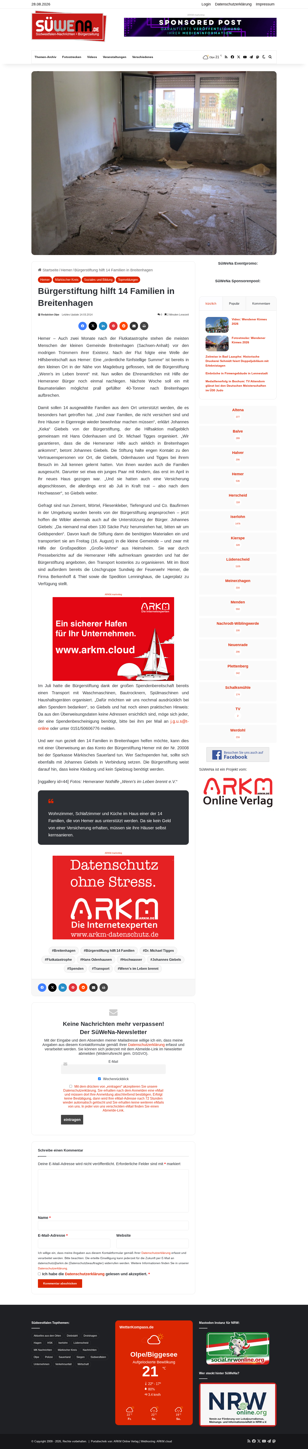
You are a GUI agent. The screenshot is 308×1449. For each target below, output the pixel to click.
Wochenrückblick (115, 1079)
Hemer (66, 270)
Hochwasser (132, 959)
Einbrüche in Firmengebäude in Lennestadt (237, 373)
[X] (93, 326)
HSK (50, 1342)
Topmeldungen (128, 279)
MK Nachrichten (43, 1350)
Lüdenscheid (81, 1342)
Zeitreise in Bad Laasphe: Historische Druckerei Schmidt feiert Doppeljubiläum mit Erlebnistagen (237, 361)
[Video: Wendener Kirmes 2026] (217, 325)
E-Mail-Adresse (53, 1235)
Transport (101, 968)
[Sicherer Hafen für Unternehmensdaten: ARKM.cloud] (113, 638)
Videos (92, 57)
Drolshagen (90, 1335)
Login (206, 4)
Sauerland (65, 1357)
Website (123, 1235)
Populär (234, 303)
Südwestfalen (98, 1357)
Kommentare (261, 303)
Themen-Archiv (45, 57)
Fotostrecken (71, 57)
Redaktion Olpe (50, 314)
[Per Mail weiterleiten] (134, 326)
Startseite (49, 270)
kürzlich (211, 303)
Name (44, 1218)
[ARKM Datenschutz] (113, 897)
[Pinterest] (113, 326)
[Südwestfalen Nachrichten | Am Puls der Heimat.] (69, 26)
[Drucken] (144, 326)
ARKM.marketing (195, 15)
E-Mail (113, 1061)
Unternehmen (41, 1364)
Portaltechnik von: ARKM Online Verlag (114, 1441)
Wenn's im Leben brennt (139, 968)
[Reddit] (123, 326)
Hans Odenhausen (97, 959)
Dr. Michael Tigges (159, 950)
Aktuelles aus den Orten (47, 1335)
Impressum (265, 4)
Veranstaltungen (114, 57)
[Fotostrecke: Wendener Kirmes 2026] (217, 343)
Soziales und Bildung (98, 279)
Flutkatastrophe (59, 959)
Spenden (76, 968)
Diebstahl (72, 1335)
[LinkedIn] (103, 326)
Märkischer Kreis (67, 279)
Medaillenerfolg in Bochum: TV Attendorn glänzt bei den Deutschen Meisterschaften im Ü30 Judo (236, 386)
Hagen (37, 1342)
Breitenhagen (64, 950)
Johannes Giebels (166, 959)
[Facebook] (82, 326)
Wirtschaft (83, 1364)
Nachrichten (90, 1350)
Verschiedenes (142, 57)
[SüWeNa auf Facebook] (237, 761)
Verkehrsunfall (63, 1364)
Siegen (80, 1357)
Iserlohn (63, 1342)
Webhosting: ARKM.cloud (156, 1441)
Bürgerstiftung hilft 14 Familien (110, 950)
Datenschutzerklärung (233, 4)
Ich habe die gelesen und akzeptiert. (96, 1274)
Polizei (49, 1357)
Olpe (36, 1357)
